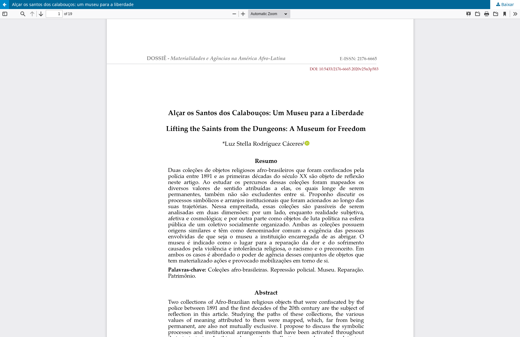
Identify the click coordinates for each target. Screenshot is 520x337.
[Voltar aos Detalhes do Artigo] (4, 4)
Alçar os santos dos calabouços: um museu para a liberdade (73, 4)
